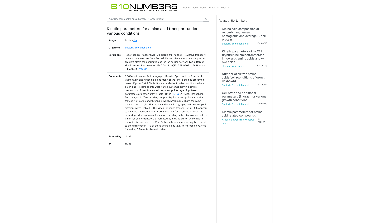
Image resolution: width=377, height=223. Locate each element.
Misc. (224, 7)
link (135, 40)
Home (186, 7)
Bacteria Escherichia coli (138, 47)
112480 (176, 93)
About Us (213, 7)
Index (195, 7)
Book (203, 7)
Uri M (128, 136)
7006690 (143, 69)
